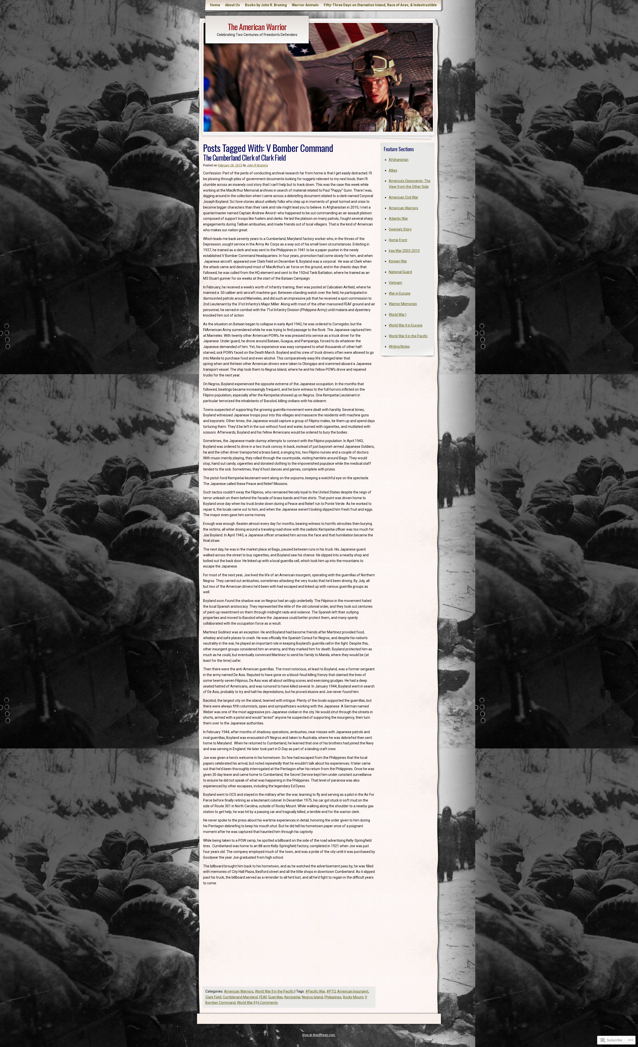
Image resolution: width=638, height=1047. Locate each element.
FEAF (263, 997)
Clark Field (213, 997)
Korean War (398, 261)
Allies (393, 170)
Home (215, 5)
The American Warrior (257, 26)
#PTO (331, 991)
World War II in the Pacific (274, 991)
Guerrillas (275, 997)
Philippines (332, 997)
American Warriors (238, 991)
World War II (246, 1003)
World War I (397, 315)
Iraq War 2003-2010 (404, 251)
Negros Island (312, 997)
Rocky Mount (353, 997)
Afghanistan (398, 160)
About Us (232, 5)
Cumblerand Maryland (240, 997)
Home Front (398, 240)
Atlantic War (398, 219)
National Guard (400, 272)
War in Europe (399, 293)
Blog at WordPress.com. (319, 1035)
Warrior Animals (305, 5)
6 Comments (267, 1003)
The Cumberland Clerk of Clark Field (244, 157)
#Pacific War (315, 991)
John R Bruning (257, 165)
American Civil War (403, 197)
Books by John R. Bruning (266, 5)
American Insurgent (352, 991)
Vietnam (395, 283)
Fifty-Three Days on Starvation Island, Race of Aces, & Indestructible (380, 5)
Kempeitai (292, 997)
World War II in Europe (405, 325)
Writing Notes (399, 347)
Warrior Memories (403, 304)
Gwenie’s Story (400, 229)
